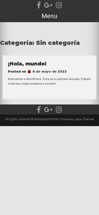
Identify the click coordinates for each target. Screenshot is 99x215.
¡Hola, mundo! (27, 64)
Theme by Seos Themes (77, 119)
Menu (49, 16)
